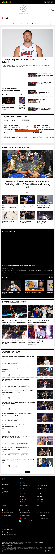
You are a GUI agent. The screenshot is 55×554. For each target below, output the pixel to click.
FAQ (18, 542)
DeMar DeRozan (14, 420)
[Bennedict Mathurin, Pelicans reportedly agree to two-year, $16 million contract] (32, 75)
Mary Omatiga (40, 224)
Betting (31, 23)
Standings (36, 23)
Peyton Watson (14, 409)
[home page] (6, 2)
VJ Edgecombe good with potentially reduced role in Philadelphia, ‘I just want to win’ (16, 380)
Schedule (4, 23)
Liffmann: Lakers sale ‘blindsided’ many (25, 222)
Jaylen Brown (23, 386)
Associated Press (39, 85)
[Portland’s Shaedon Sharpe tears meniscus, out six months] (45, 360)
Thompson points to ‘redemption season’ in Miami (24, 61)
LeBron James (13, 386)
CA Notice (14, 543)
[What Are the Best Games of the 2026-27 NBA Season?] (10, 199)
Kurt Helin (4, 69)
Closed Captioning (13, 542)
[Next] (24, 94)
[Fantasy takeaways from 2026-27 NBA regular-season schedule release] (40, 311)
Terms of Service (20, 543)
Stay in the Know (5, 484)
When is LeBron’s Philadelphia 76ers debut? (44, 222)
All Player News (25, 120)
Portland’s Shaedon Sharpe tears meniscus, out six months (18, 356)
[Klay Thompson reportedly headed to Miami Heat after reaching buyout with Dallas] (45, 428)
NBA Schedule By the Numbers (8, 222)
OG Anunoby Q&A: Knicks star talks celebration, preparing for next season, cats (18, 459)
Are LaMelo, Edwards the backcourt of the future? (44, 206)
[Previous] (21, 94)
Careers (7, 542)
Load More (27, 471)
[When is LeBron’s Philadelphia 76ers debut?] (45, 215)
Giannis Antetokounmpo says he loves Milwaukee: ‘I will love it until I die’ (18, 368)
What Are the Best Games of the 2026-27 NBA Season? (10, 206)
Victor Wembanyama (15, 454)
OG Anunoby (13, 466)
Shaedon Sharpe (14, 363)
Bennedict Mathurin (13, 125)
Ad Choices (34, 542)
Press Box (29, 542)
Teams (20, 23)
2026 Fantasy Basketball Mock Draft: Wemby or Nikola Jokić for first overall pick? (14, 321)
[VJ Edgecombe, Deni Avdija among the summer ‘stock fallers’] (40, 332)
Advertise (3, 542)
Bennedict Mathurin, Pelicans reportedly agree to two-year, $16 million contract (44, 74)
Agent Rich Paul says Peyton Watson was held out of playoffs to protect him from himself (18, 402)
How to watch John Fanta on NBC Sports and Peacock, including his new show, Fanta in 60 (44, 108)
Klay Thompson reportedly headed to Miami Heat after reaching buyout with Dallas (16, 425)
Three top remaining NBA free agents (27, 206)
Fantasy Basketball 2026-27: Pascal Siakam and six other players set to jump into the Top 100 (14, 342)
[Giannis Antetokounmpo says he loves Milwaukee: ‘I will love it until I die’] (45, 371)
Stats (41, 23)
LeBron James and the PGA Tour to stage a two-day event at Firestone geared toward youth (44, 83)
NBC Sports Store (23, 542)
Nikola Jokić (25, 454)
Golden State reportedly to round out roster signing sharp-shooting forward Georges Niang (43, 91)
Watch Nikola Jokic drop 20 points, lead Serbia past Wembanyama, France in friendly (16, 448)
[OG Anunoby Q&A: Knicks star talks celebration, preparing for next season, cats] (45, 462)
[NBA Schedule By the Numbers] (10, 215)
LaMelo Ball (13, 443)
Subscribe (5, 491)
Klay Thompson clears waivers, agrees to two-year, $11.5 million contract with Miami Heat (17, 391)
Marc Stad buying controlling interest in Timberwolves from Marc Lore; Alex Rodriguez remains (18, 437)
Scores (9, 23)
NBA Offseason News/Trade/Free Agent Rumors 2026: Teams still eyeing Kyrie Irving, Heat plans (44, 100)
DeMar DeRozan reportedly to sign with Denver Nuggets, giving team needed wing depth (17, 414)
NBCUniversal (9, 545)
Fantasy (26, 23)
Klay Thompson (14, 397)
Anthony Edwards (23, 443)
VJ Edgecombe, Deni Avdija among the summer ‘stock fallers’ (38, 341)
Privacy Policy (40, 542)
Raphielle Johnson (6, 324)
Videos (46, 23)
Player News (14, 23)
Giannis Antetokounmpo (15, 375)
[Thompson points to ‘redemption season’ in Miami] (27, 43)
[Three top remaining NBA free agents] (27, 199)
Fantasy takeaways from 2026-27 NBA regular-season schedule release (39, 321)
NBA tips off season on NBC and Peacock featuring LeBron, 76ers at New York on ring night (27, 184)
